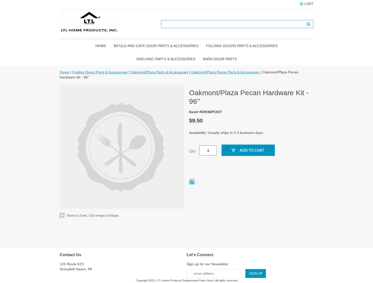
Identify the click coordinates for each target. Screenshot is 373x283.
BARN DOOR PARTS (220, 59)
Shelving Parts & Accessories (165, 59)
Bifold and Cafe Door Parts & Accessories (156, 46)
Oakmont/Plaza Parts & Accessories (159, 72)
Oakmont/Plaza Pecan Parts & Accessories (225, 72)
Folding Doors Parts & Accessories (242, 46)
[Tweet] (192, 183)
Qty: (192, 151)
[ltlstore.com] (89, 21)
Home (100, 46)
